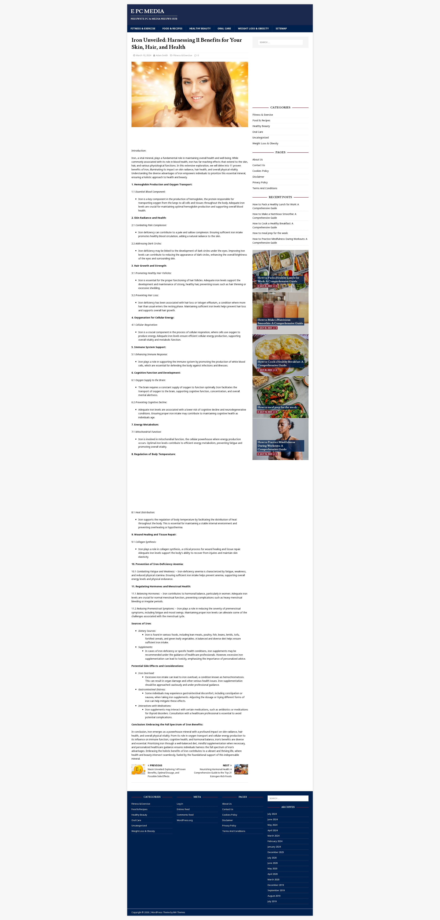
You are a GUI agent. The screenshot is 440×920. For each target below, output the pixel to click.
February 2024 (275, 841)
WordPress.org (185, 820)
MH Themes (179, 912)
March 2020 (273, 879)
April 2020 (273, 874)
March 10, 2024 (143, 55)
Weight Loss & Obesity (253, 28)
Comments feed (185, 814)
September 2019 (276, 890)
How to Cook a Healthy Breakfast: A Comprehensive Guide (280, 363)
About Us (257, 159)
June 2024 (273, 819)
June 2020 (273, 863)
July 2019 (272, 901)
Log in (180, 803)
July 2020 (272, 857)
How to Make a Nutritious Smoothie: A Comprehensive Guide (280, 321)
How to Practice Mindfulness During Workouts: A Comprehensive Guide (276, 445)
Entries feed (183, 809)
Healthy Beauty (200, 28)
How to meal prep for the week (270, 233)
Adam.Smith (162, 55)
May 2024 (272, 824)
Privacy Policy (260, 182)
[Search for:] (280, 42)
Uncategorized (260, 137)
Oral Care (224, 28)
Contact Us (258, 165)
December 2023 (276, 852)
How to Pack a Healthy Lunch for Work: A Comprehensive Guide (278, 279)
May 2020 (272, 868)
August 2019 (274, 895)
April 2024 (273, 830)
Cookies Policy (260, 170)
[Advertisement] (194, 138)
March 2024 (273, 835)
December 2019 (276, 885)
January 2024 (274, 846)
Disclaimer (258, 176)
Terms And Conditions (264, 188)
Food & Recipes (172, 28)
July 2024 (272, 813)
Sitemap (281, 28)
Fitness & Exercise (143, 28)
